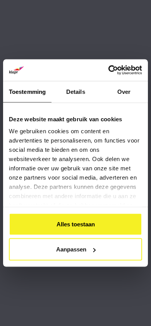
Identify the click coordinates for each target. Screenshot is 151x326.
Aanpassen (71, 249)
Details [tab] (75, 91)
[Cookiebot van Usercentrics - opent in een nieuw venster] (108, 70)
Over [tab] (123, 91)
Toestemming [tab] (27, 91)
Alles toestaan (76, 224)
